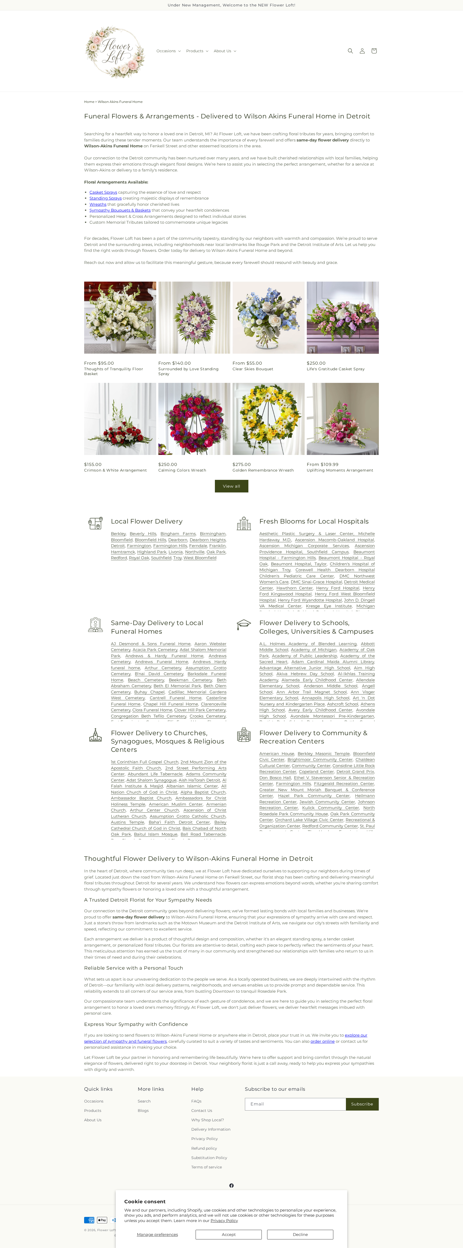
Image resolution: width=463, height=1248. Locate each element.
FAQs (196, 1101)
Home (89, 102)
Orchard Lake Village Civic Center (309, 819)
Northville (194, 551)
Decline (300, 1234)
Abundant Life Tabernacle (155, 773)
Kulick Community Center (330, 807)
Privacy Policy (224, 1220)
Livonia (176, 551)
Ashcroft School (343, 704)
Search (144, 1101)
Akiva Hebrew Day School (305, 673)
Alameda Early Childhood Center (317, 679)
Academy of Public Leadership (304, 655)
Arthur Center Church (154, 810)
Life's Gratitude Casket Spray (336, 369)
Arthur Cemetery (163, 667)
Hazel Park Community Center (314, 795)
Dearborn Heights (208, 539)
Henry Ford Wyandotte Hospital (310, 600)
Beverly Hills (143, 533)
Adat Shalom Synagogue (151, 780)
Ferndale (198, 545)
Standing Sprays (105, 198)
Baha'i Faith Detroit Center (179, 822)
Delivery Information (210, 1129)
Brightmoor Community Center (320, 759)
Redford (119, 557)
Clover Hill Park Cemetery (200, 709)
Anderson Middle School (330, 685)
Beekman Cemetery (190, 679)
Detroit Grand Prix (355, 771)
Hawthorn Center (295, 588)
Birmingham (213, 533)
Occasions (93, 1101)
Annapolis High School (325, 697)
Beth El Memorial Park (177, 685)
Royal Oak (139, 557)
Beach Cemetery (146, 679)
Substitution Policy (209, 1157)
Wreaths (97, 204)
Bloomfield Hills (150, 539)
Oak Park (216, 551)
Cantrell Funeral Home (175, 697)
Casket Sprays (103, 192)
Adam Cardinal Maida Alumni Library (333, 661)
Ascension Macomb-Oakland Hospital (334, 539)
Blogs (143, 1110)
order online (323, 1041)
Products (92, 1110)
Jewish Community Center (327, 801)
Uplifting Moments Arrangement (340, 470)
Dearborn (177, 539)
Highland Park (151, 551)
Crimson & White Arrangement (115, 470)
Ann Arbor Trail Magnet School (312, 691)
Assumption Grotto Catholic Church (188, 816)
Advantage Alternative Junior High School (304, 667)
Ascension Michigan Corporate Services (304, 545)
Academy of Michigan (314, 649)
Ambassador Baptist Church (141, 798)
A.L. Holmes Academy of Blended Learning (308, 643)
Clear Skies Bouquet (253, 369)
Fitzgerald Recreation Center (344, 783)
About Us (93, 1120)
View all (231, 486)
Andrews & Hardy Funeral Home (164, 655)
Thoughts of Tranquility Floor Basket (113, 371)
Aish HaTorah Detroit (200, 780)
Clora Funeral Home (152, 709)
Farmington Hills (170, 545)
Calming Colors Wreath (182, 470)
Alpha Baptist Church (203, 792)
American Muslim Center (176, 804)
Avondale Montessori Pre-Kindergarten (332, 716)
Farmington (139, 545)
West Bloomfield (200, 557)
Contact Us (201, 1110)
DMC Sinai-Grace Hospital (316, 581)
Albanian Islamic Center (192, 786)
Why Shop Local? (207, 1120)
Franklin (217, 545)
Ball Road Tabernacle (203, 834)
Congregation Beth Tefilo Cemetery (148, 716)
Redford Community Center (330, 825)
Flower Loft (106, 1230)
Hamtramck (123, 551)
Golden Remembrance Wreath (263, 470)
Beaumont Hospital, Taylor (299, 563)
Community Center (311, 765)
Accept (229, 1234)
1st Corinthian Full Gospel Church (144, 761)
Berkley (118, 533)
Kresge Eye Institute (329, 605)
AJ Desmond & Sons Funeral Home (151, 643)
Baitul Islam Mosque (155, 834)
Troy (177, 557)
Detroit (118, 545)
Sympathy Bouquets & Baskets (120, 210)
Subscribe (362, 1104)
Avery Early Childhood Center (321, 709)
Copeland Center (316, 771)
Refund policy (204, 1148)
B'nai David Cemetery (159, 673)
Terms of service (206, 1167)
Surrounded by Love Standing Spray (188, 371)
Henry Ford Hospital (337, 588)
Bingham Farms (178, 533)
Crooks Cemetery (208, 716)
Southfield (161, 557)
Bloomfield (122, 539)
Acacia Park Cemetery (155, 649)
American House (276, 753)
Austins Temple (127, 822)
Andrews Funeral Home (161, 661)
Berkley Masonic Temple (324, 753)
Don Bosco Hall (275, 777)
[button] (168, 51)
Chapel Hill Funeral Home (170, 704)
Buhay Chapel (149, 691)
